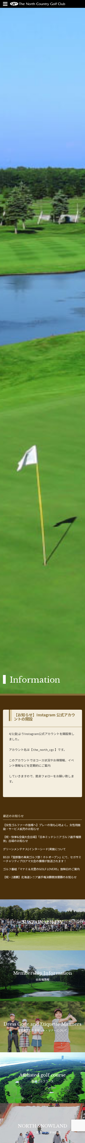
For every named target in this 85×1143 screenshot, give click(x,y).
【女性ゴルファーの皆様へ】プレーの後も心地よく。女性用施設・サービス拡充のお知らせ (41, 827)
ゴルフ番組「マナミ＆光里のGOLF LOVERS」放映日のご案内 (41, 869)
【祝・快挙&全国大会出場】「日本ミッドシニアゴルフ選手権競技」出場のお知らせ (42, 839)
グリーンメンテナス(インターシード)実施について (34, 849)
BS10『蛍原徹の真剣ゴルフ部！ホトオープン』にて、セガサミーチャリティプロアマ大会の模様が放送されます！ (42, 859)
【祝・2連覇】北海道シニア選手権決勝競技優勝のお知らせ (39, 877)
